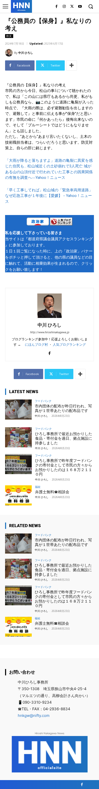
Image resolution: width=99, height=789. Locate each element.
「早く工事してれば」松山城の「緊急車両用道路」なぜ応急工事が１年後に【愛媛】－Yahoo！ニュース (49, 196)
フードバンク (43, 400)
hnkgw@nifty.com (34, 715)
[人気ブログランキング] (61, 222)
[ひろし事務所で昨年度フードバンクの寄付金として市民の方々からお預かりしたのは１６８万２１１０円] (18, 464)
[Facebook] (56, 7)
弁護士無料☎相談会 (52, 492)
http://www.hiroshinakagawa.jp (49, 332)
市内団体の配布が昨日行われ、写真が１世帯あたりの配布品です (63, 408)
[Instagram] (64, 7)
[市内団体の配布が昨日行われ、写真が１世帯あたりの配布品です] (18, 409)
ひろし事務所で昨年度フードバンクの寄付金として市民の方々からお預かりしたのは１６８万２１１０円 (63, 467)
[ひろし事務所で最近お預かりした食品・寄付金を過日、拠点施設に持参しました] (18, 437)
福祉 (38, 486)
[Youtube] (80, 7)
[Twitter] (72, 7)
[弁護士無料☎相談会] (18, 495)
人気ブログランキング (69, 344)
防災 (9, 36)
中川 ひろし (25, 53)
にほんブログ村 (36, 344)
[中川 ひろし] (9, 53)
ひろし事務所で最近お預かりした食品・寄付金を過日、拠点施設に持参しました (63, 438)
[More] (71, 65)
